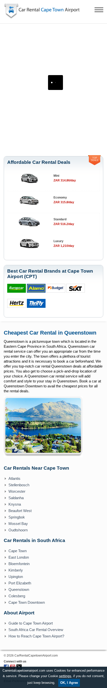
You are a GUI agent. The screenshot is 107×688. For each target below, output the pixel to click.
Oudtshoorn (18, 530)
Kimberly (15, 570)
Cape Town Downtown (26, 602)
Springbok (16, 517)
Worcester (16, 491)
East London (18, 557)
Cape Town (17, 551)
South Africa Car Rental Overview (35, 630)
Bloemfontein (19, 564)
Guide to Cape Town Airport (30, 623)
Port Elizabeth (19, 583)
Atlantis (14, 478)
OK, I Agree (69, 683)
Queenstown (18, 589)
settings (65, 676)
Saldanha (16, 498)
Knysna (14, 504)
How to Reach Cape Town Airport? (36, 636)
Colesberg (16, 596)
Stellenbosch (18, 485)
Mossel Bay (18, 523)
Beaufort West (20, 511)
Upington (15, 576)
